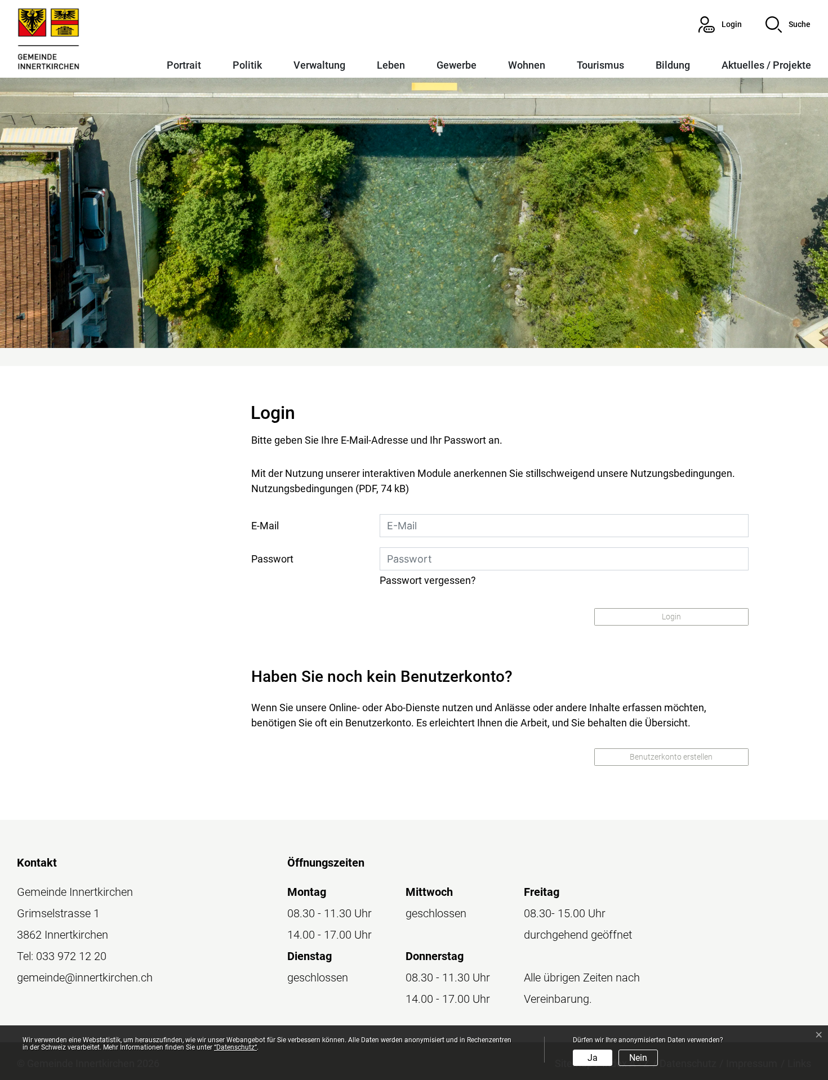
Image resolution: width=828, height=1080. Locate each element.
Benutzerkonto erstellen (671, 756)
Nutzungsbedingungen (302, 488)
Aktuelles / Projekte (766, 65)
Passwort (272, 559)
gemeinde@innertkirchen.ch (85, 977)
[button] (788, 24)
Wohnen (526, 65)
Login (671, 616)
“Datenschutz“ (235, 1047)
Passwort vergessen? (428, 580)
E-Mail (265, 526)
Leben (391, 65)
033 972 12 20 (71, 956)
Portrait (184, 65)
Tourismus (600, 65)
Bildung (673, 65)
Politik (247, 65)
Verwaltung (319, 65)
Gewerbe (457, 65)
